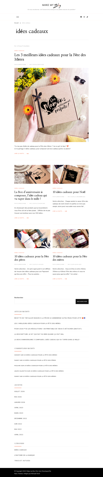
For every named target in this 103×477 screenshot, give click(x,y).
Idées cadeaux (19, 50)
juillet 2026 (19, 391)
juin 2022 (18, 424)
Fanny (16, 376)
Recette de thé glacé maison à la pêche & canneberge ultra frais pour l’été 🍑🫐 (50, 318)
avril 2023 (18, 408)
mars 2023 (18, 413)
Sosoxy (17, 355)
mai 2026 (18, 397)
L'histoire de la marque (24, 455)
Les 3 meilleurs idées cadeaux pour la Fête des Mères (37, 323)
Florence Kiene (21, 64)
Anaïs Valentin (20, 371)
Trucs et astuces (22, 461)
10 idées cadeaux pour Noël (69, 192)
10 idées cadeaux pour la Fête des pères (39, 360)
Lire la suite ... (19, 153)
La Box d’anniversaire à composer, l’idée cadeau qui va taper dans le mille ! (30, 195)
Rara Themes (18, 474)
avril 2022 (18, 435)
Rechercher (18, 298)
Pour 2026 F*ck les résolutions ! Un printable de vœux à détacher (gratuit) (48, 329)
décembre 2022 (20, 418)
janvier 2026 (19, 402)
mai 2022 (18, 429)
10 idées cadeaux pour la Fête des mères (40, 355)
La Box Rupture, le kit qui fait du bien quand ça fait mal (39, 334)
